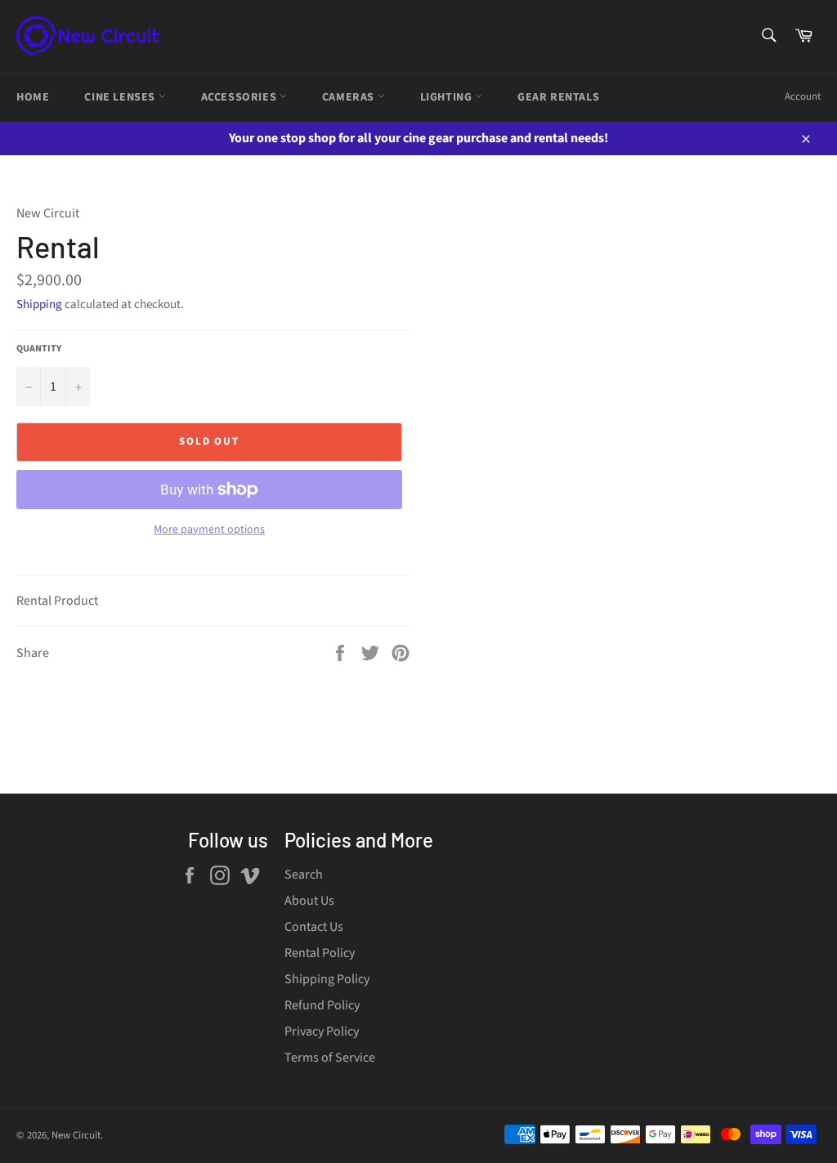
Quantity (38, 349)
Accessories (240, 97)
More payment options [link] (209, 530)
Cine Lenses (121, 97)
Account (803, 96)
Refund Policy (322, 1005)
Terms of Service (329, 1058)
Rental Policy (319, 953)
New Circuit (76, 1135)
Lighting (447, 97)
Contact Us (313, 927)
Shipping (39, 304)
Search (303, 874)
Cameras (350, 97)
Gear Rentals (558, 97)
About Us (309, 901)
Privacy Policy (321, 1031)
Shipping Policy (326, 979)
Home (32, 97)
